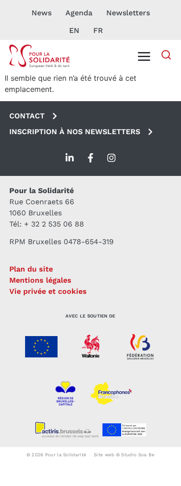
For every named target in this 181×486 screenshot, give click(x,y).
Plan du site (31, 269)
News (42, 12)
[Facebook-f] (90, 158)
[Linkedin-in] (69, 158)
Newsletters (128, 12)
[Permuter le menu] (143, 56)
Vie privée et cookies (48, 291)
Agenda (78, 12)
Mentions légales (40, 280)
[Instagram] (111, 158)
